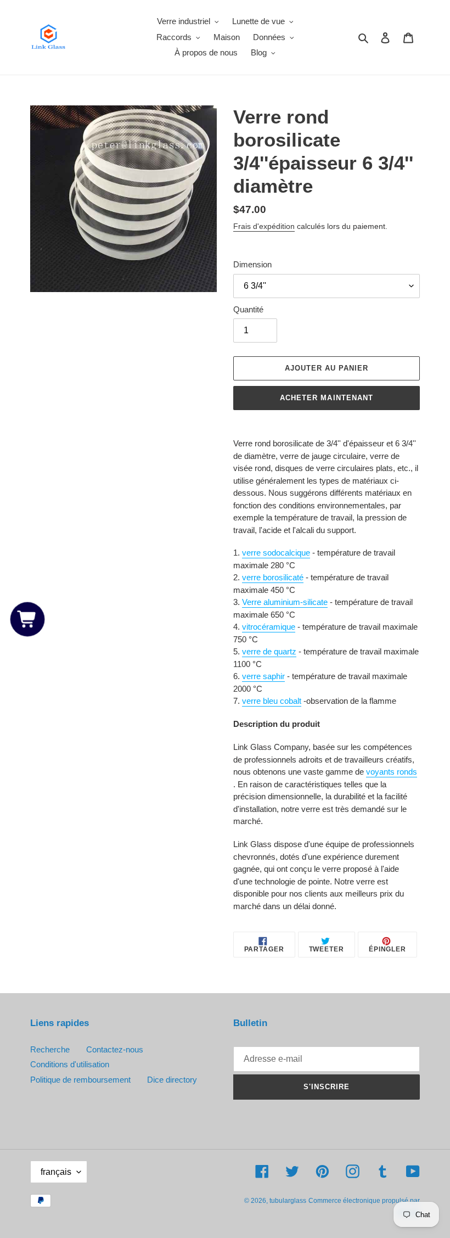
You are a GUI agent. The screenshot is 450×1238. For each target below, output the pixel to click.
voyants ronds (391, 771)
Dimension (252, 264)
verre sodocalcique (276, 552)
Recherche (50, 1049)
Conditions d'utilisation (69, 1064)
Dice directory (172, 1079)
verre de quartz (269, 651)
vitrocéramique (268, 626)
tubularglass (287, 1201)
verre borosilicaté (272, 577)
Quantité (248, 309)
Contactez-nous (114, 1049)
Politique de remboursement (80, 1079)
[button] (28, 619)
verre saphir (263, 676)
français (56, 1172)
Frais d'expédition (264, 226)
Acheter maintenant (326, 398)
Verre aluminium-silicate (285, 602)
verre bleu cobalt (271, 700)
